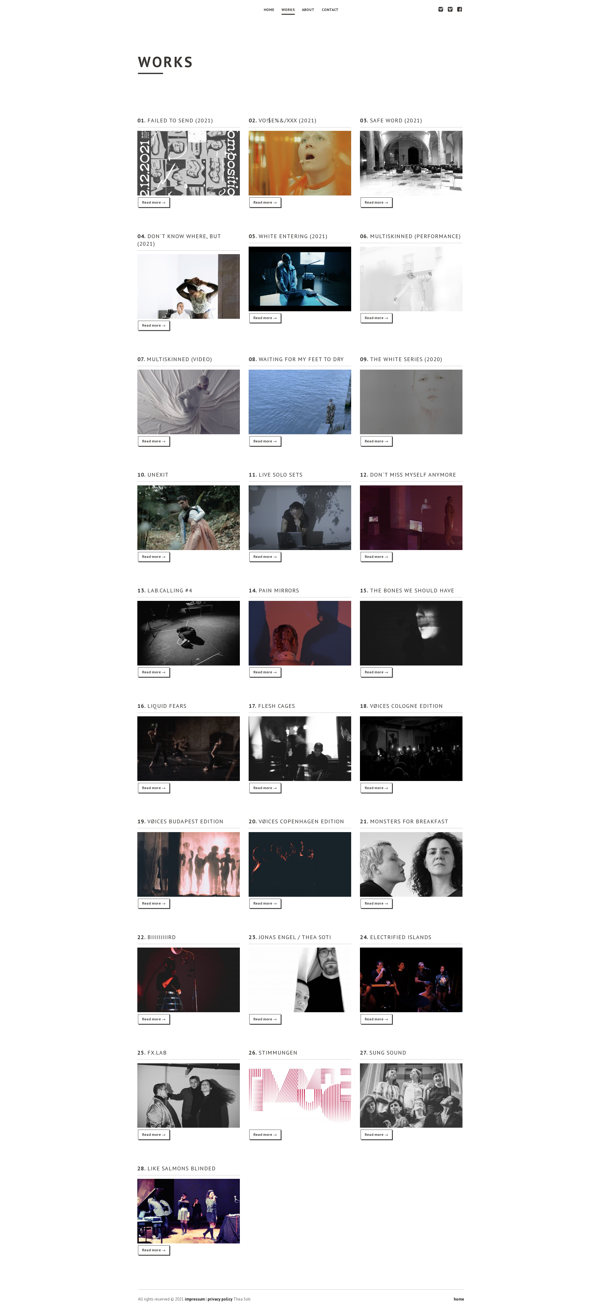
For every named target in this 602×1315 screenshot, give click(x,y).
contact (330, 9)
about (308, 9)
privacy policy (220, 1299)
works (288, 9)
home (269, 9)
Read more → (154, 202)
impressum (195, 1299)
